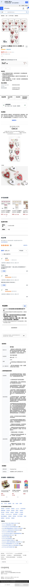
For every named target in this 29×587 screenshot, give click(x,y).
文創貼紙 (12, 512)
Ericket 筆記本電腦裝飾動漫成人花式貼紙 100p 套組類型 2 (12, 528)
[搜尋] (26, 12)
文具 (6, 15)
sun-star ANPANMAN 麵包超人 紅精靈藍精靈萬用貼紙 (12, 533)
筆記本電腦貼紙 (4, 516)
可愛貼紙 (12, 518)
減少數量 (9, 68)
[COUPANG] (5, 568)
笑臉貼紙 (12, 508)
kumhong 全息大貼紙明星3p (7, 538)
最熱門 (2, 250)
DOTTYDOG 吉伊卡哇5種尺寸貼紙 (8, 547)
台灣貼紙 (21, 512)
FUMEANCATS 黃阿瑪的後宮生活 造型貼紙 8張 (10, 530)
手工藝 (5, 503)
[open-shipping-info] (14, 60)
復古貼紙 (2, 512)
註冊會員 (22, 5)
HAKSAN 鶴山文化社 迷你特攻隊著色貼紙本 (10, 526)
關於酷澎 (2, 553)
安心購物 (24, 555)
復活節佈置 (15, 514)
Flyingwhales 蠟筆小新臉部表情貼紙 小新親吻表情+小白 (12, 542)
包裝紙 (17, 503)
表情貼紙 (16, 512)
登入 (20, 5)
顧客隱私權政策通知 (17, 555)
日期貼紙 (9, 516)
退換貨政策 (3, 555)
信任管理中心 (9, 555)
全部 (2, 12)
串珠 (2, 503)
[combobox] (23, 250)
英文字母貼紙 (19, 516)
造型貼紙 (8, 510)
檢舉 (23, 335)
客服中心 (26, 5)
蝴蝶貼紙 (2, 518)
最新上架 (7, 250)
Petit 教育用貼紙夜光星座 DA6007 (8, 535)
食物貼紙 (21, 510)
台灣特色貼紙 (23, 508)
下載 (27, 2)
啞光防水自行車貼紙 (5, 536)
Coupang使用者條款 (18, 553)
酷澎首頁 (2, 15)
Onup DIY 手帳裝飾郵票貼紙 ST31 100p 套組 (10, 543)
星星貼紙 (2, 508)
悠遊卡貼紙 (8, 518)
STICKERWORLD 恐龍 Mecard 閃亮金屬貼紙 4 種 (11, 545)
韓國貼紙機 (3, 510)
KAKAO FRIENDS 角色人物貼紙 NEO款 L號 (10, 523)
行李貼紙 (2, 514)
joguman (17, 508)
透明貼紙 (12, 510)
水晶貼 (25, 516)
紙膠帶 (20, 503)
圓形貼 (17, 510)
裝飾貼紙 (16, 15)
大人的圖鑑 (21, 514)
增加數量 (2, 68)
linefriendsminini (9, 514)
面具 (13, 503)
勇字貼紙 (7, 512)
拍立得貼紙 (8, 508)
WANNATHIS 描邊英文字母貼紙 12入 (9, 540)
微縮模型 (9, 503)
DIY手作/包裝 (11, 15)
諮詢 (25, 306)
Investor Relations (9, 553)
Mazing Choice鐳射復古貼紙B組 (8, 531)
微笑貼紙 (14, 516)
